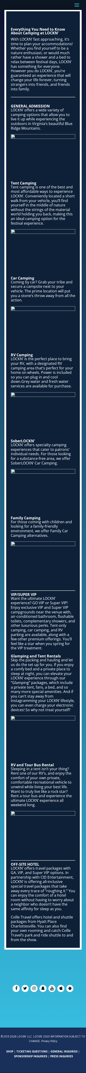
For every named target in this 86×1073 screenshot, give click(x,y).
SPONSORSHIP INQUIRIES (30, 1056)
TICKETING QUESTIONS (31, 1051)
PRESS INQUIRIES (61, 1056)
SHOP (9, 1051)
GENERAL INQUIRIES (64, 1051)
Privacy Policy (49, 1041)
